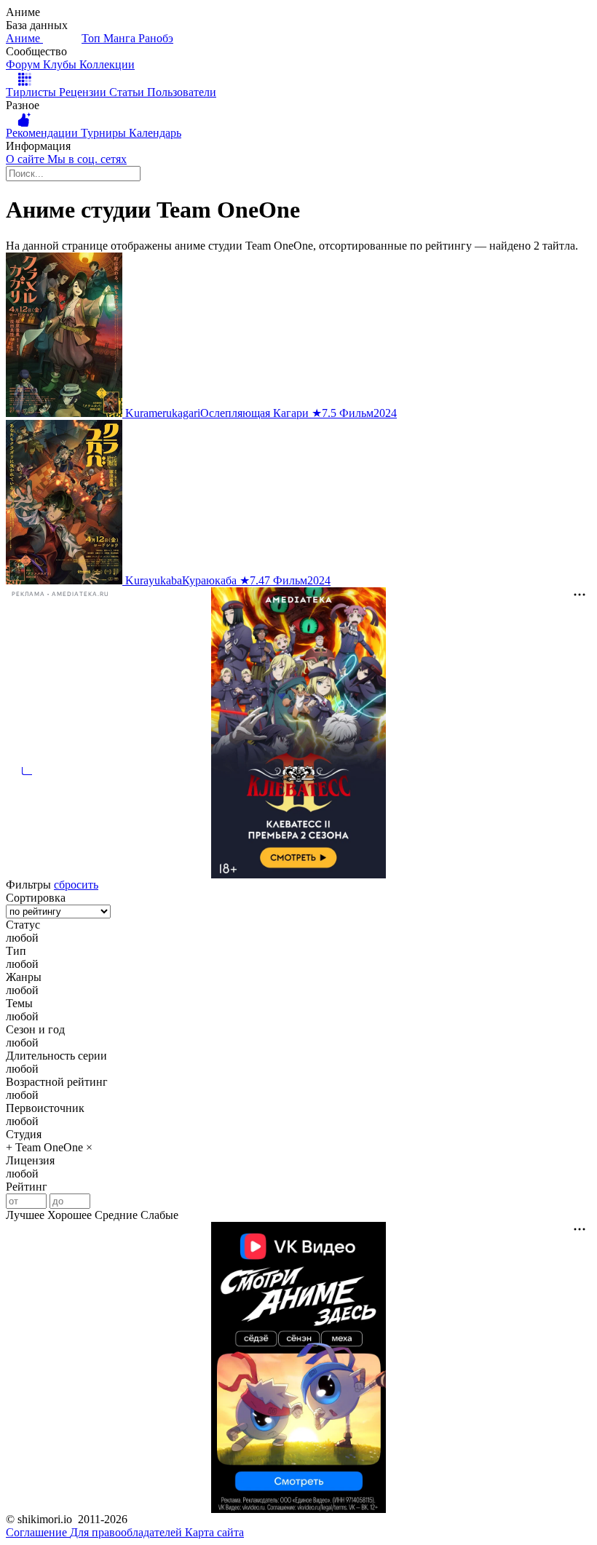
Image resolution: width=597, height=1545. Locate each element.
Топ (92, 38)
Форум (24, 64)
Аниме (24, 38)
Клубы (61, 64)
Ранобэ (155, 38)
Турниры (105, 133)
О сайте (26, 159)
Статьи (128, 92)
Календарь (155, 133)
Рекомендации (43, 133)
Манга (120, 38)
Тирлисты (32, 92)
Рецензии (84, 92)
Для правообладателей (127, 1532)
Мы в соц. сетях (87, 159)
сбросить (76, 884)
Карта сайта (214, 1532)
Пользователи (181, 92)
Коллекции (107, 64)
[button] (298, 938)
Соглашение (38, 1532)
